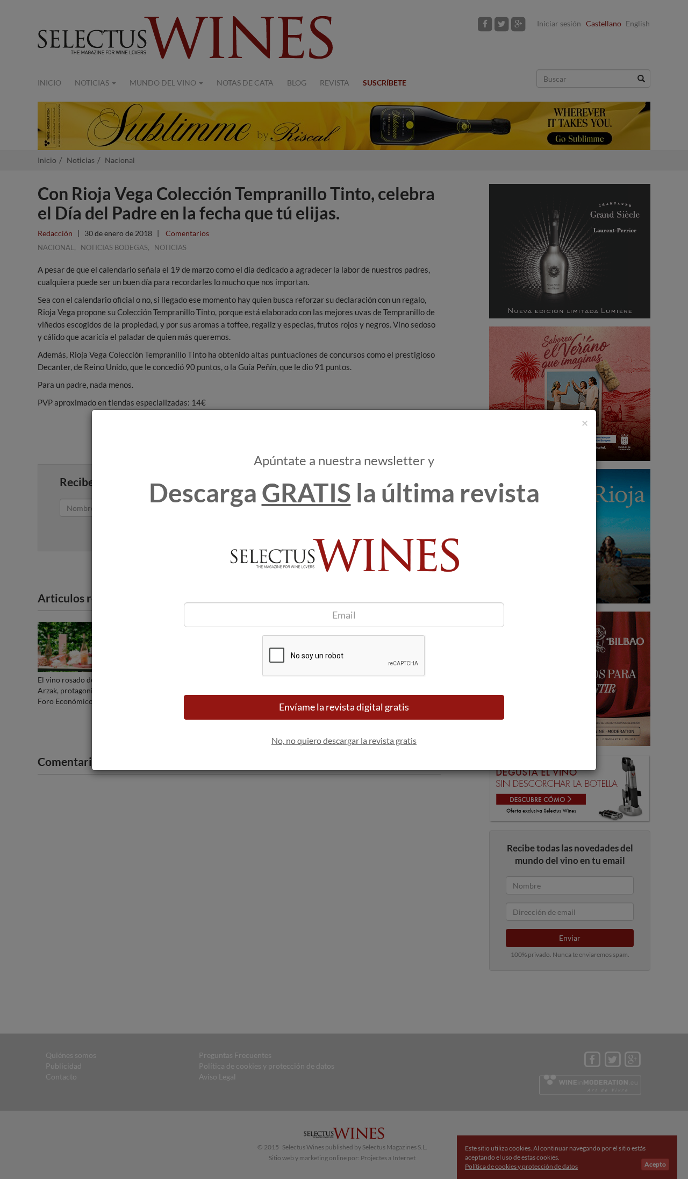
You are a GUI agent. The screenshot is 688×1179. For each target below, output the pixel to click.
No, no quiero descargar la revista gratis (344, 740)
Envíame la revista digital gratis (344, 707)
